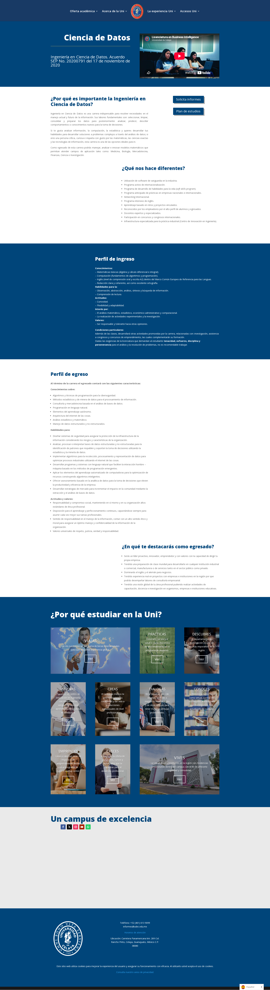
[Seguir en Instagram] (75, 826)
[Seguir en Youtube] (81, 826)
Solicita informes (188, 99)
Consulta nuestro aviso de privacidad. (135, 972)
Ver (90, 658)
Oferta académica (82, 11)
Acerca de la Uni (113, 11)
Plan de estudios (188, 111)
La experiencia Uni (160, 11)
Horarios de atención (135, 932)
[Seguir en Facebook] (63, 826)
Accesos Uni (188, 11)
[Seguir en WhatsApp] (88, 826)
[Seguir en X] (69, 826)
